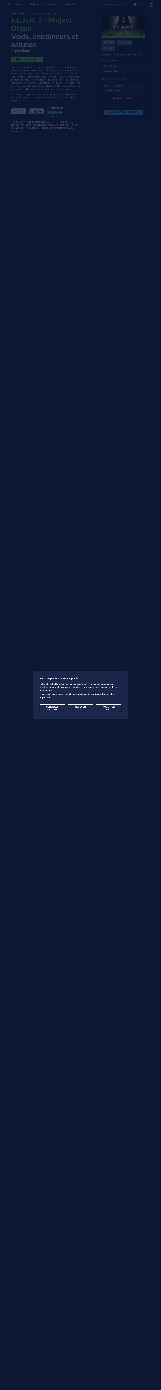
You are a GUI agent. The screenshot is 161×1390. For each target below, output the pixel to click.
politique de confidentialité (91, 694)
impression (45, 697)
